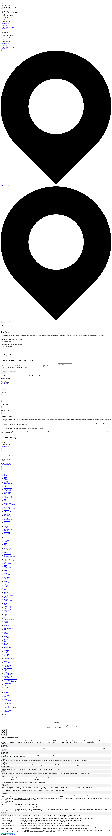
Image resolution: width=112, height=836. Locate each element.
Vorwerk (6, 626)
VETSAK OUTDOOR (9, 504)
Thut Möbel (6, 530)
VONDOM (6, 585)
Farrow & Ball (7, 548)
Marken (5, 713)
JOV (5, 562)
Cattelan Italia (7, 677)
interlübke (6, 622)
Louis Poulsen (7, 646)
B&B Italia (6, 686)
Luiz (5, 566)
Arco (5, 617)
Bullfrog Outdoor (8, 497)
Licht (8, 706)
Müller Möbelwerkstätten (10, 591)
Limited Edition (7, 593)
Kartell (5, 653)
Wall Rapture (7, 532)
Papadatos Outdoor (8, 490)
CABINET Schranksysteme (10, 679)
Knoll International (8, 595)
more (5, 640)
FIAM (5, 603)
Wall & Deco (7, 576)
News (5, 714)
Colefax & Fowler (8, 567)
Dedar (5, 584)
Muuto (5, 544)
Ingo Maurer (7, 521)
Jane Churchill (7, 563)
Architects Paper (8, 571)
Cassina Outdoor (8, 496)
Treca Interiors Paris (8, 628)
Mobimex (6, 592)
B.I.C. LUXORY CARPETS (11, 681)
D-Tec (5, 672)
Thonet (5, 629)
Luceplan (6, 644)
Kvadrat (6, 541)
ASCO (5, 615)
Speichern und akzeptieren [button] (7, 833)
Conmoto (6, 536)
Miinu (5, 478)
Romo (5, 581)
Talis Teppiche (7, 538)
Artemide (6, 687)
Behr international (8, 683)
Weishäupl (6, 625)
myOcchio (6, 715)
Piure (5, 589)
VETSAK (6, 505)
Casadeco (6, 569)
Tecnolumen (7, 514)
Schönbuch (6, 621)
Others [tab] (2, 774)
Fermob (5, 474)
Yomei (5, 543)
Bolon (5, 570)
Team (5, 696)
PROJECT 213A (8, 483)
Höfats (5, 477)
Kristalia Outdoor (8, 489)
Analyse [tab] (3, 770)
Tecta (5, 632)
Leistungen (6, 711)
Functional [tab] (3, 812)
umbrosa (6, 512)
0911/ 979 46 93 (4, 384)
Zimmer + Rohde (8, 552)
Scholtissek (6, 635)
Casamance (6, 573)
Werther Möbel (7, 554)
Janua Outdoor (7, 494)
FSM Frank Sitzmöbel (9, 658)
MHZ (5, 642)
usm (5, 486)
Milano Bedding (8, 647)
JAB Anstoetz (7, 654)
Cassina (5, 611)
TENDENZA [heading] (56, 722)
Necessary (4, 745)
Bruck (5, 523)
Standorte (6, 692)
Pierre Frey (6, 639)
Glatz (5, 499)
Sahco (5, 636)
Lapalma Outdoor (8, 488)
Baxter (5, 684)
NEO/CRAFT (7, 479)
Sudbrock (6, 555)
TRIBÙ (5, 500)
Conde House (7, 610)
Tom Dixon (6, 534)
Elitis (5, 604)
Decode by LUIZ (8, 662)
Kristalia (6, 526)
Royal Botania (7, 637)
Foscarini (6, 659)
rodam (5, 501)
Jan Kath (6, 599)
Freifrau (5, 602)
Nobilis (5, 580)
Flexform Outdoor (8, 503)
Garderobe (9, 709)
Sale (5, 717)
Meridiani (6, 643)
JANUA (6, 598)
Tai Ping (6, 518)
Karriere (6, 698)
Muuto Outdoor (7, 493)
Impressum (3, 689)
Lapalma (6, 648)
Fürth (8, 695)
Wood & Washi (7, 577)
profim (5, 588)
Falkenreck (6, 582)
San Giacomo (7, 574)
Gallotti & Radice (8, 600)
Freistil (5, 475)
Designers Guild (8, 668)
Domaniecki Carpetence (9, 516)
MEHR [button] (48, 727)
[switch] (1, 759)
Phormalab (6, 482)
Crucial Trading (7, 549)
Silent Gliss (6, 515)
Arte (5, 551)
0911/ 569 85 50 (4, 393)
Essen (8, 702)
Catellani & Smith (8, 676)
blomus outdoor (7, 492)
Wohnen (9, 700)
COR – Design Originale (10, 620)
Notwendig (5, 752)
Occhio (5, 664)
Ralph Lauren (7, 559)
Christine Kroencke (8, 673)
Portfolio (6, 699)
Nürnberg (9, 693)
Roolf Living (7, 533)
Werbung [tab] (3, 762)
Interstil (5, 565)
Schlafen (9, 703)
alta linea (6, 618)
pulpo (5, 537)
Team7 (5, 587)
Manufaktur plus (8, 529)
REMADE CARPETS (9, 578)
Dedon (5, 669)
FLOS (5, 661)
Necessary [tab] (3, 743)
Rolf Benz (6, 485)
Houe (5, 545)
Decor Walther (7, 607)
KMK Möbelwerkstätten (9, 560)
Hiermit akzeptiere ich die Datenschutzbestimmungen (15, 367)
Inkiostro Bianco (8, 519)
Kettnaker (6, 596)
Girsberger (6, 657)
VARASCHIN (7, 511)
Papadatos (6, 527)
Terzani (5, 631)
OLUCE (6, 481)
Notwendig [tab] (3, 750)
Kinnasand (6, 650)
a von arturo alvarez (8, 525)
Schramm (6, 633)
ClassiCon (6, 540)
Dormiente (6, 666)
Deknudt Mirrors (8, 606)
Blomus (5, 614)
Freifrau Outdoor (8, 507)
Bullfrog (6, 613)
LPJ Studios (6, 510)
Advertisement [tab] (4, 784)
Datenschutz (10, 689)
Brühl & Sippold (8, 680)
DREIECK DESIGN (9, 665)
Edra (5, 547)
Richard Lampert (8, 558)
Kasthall (6, 651)
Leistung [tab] (3, 757)
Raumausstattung (11, 704)
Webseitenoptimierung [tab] (6, 766)
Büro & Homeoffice (11, 707)
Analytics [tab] (3, 792)
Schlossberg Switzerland (9, 556)
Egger (5, 522)
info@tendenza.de (6, 23)
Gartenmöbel (10, 710)
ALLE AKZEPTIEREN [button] (58, 727)
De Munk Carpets (8, 609)
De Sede (6, 670)
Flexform (6, 624)
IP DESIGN (7, 655)
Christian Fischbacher (9, 675)
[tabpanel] (56, 748)
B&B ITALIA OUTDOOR (10, 508)
